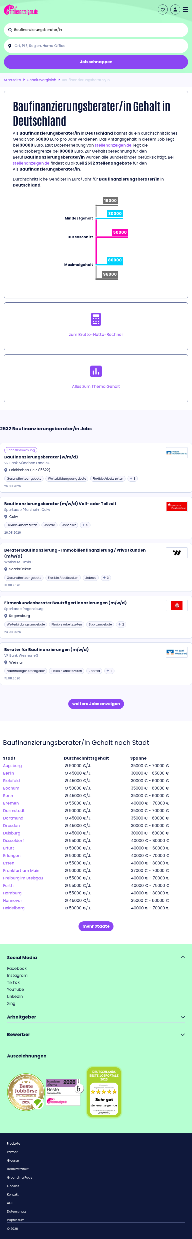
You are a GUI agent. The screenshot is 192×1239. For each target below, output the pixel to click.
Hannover (12, 900)
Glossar (13, 1160)
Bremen (11, 803)
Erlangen (11, 855)
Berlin (8, 773)
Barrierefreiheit (17, 1169)
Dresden (11, 825)
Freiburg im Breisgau (23, 878)
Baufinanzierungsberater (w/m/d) (41, 457)
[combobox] (100, 29)
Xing (11, 1003)
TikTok (13, 982)
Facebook (17, 968)
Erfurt (8, 848)
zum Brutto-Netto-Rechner (96, 334)
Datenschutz (16, 1211)
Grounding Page (19, 1177)
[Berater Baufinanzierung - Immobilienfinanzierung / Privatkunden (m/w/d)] (96, 567)
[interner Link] (21, 9)
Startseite (12, 79)
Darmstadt (14, 811)
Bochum (11, 788)
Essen (8, 863)
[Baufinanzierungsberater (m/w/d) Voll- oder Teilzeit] (96, 518)
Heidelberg (13, 908)
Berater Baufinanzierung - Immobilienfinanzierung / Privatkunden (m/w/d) (75, 553)
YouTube (15, 989)
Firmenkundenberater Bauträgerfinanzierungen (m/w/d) (65, 603)
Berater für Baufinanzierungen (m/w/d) (46, 649)
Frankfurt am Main (21, 870)
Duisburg (11, 833)
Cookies (13, 1186)
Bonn (8, 796)
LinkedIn (15, 996)
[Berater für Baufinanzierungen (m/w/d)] (96, 664)
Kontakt (12, 1194)
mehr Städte (96, 926)
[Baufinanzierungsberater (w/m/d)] (96, 467)
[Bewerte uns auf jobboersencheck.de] (26, 1092)
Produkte (13, 1143)
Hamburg (12, 893)
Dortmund (13, 818)
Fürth (8, 885)
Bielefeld (11, 781)
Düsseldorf (13, 840)
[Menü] (185, 9)
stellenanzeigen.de (113, 145)
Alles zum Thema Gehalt (96, 386)
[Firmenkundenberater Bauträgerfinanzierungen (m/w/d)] (96, 617)
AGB (10, 1203)
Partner (12, 1152)
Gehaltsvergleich (41, 79)
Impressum (15, 1220)
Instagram (17, 975)
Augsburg (12, 766)
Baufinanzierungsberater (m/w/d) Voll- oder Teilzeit (60, 504)
